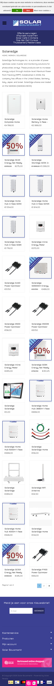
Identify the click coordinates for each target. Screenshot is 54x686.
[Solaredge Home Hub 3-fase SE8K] (13, 227)
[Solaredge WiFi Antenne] (40, 473)
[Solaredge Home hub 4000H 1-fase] (13, 514)
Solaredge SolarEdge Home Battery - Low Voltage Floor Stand (40, 530)
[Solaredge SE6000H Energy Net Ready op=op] (40, 268)
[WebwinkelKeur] (27, 662)
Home (4, 55)
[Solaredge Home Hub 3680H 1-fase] (40, 391)
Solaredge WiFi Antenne (39, 489)
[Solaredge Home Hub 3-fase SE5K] (13, 186)
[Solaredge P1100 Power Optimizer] (40, 555)
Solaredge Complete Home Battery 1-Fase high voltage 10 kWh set (12, 120)
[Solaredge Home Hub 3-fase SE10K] (40, 186)
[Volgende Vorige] (49, 586)
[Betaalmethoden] (10, 682)
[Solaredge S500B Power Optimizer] (40, 309)
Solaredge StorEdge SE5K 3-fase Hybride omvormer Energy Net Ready (40, 161)
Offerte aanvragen (27, 33)
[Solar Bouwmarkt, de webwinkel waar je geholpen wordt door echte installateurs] (31, 23)
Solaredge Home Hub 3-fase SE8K (13, 243)
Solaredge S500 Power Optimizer (12, 325)
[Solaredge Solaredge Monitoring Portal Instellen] (13, 391)
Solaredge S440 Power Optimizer (12, 284)
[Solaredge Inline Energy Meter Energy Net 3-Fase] (40, 227)
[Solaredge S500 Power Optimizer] (13, 309)
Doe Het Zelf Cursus (27, 40)
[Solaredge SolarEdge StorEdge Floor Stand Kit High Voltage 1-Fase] (13, 473)
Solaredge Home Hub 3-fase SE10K (40, 202)
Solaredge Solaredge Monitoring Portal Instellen (12, 407)
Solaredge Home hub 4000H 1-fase (13, 530)
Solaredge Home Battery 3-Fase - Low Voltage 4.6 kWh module (40, 120)
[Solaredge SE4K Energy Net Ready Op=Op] (13, 145)
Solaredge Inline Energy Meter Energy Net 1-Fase (13, 366)
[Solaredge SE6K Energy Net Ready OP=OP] (40, 350)
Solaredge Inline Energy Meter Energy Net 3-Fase (40, 243)
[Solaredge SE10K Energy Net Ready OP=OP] (13, 555)
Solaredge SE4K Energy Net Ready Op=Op (13, 161)
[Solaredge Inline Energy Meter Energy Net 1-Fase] (13, 350)
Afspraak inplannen (27, 35)
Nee (28, 11)
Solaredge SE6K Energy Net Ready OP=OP (40, 366)
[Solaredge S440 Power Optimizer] (13, 268)
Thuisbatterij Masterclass (27, 42)
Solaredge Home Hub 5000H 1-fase (13, 448)
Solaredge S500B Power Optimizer (40, 325)
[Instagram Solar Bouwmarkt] (32, 619)
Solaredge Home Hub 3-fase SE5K (13, 202)
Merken (11, 55)
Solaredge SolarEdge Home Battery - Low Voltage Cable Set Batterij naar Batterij (40, 448)
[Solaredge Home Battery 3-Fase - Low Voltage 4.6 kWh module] (40, 104)
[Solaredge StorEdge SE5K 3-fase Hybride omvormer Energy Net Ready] (40, 145)
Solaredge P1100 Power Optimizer (39, 571)
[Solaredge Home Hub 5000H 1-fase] (13, 432)
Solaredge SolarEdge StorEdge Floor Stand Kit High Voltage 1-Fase (11, 489)
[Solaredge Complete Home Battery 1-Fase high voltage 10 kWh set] (13, 104)
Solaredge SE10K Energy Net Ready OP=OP (13, 571)
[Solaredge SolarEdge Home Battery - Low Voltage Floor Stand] (40, 514)
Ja (17, 11)
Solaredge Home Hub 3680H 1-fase (41, 407)
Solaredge (21, 55)
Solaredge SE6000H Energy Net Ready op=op (40, 284)
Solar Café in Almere (27, 38)
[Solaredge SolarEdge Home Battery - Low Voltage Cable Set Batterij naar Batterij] (40, 432)
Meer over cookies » (42, 11)
